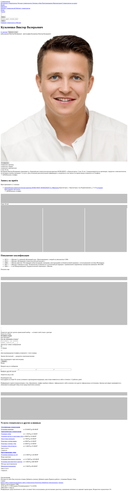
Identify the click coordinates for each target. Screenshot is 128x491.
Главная (3, 22)
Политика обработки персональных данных (49, 482)
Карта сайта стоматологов (26, 482)
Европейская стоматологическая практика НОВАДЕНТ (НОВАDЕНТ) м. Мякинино (31, 187)
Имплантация (57, 3)
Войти (3, 17)
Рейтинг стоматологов (23, 8)
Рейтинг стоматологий (8, 8)
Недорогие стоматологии (9, 3)
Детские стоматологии (24, 3)
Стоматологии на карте (69, 3)
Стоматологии (5, 1)
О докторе (4, 32)
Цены (2, 10)
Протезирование (47, 3)
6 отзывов (99, 187)
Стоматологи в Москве (13, 22)
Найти (3, 21)
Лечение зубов (37, 3)
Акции (3, 11)
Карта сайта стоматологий (9, 482)
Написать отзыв (12, 32)
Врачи (3, 5)
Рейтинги (4, 6)
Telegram (3, 361)
